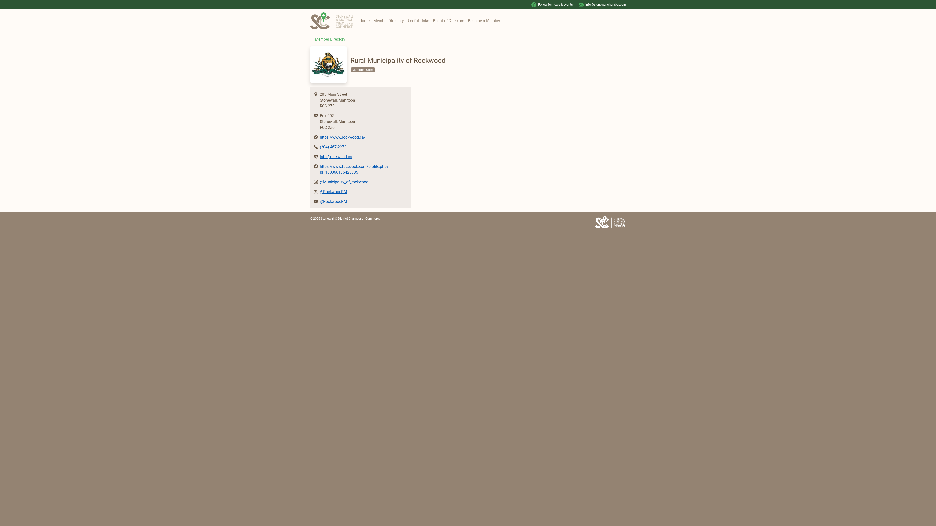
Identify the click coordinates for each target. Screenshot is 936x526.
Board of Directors (448, 21)
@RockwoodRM (333, 191)
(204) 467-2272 (333, 147)
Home (364, 21)
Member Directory (388, 21)
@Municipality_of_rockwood (344, 182)
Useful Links (418, 21)
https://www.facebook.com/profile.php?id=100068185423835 (354, 169)
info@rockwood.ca (336, 156)
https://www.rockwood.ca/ (343, 137)
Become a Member (484, 21)
